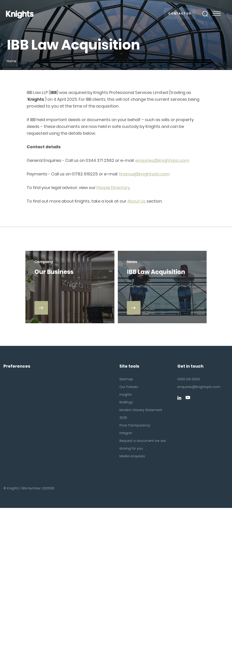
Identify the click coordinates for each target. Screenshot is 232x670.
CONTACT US (179, 13)
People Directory (113, 187)
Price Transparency (134, 425)
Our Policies (128, 387)
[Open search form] (205, 14)
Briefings (126, 402)
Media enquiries (132, 456)
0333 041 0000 (188, 379)
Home (11, 61)
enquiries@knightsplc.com (162, 160)
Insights (125, 394)
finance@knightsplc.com (144, 174)
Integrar (125, 433)
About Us (136, 201)
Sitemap (126, 379)
